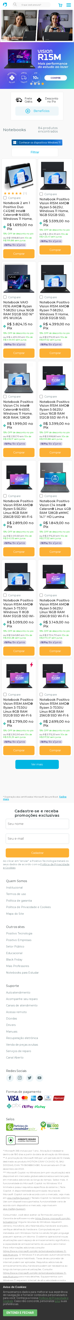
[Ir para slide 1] (31, 84)
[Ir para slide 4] (43, 84)
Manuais (11, 1031)
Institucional (14, 887)
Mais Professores (17, 966)
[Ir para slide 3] (39, 84)
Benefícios (41, 111)
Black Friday (14, 959)
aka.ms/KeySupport (18, 1197)
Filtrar (35, 152)
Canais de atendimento (22, 1005)
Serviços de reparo (18, 1051)
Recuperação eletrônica (22, 1038)
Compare (14, 198)
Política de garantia (19, 900)
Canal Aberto (15, 1057)
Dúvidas (11, 1018)
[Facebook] (10, 1078)
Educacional (14, 953)
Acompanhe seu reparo (22, 999)
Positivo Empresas (18, 940)
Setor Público (15, 946)
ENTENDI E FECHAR (20, 1313)
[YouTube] (39, 1078)
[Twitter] (29, 1078)
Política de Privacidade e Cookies (28, 907)
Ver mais (37, 764)
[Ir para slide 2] (35, 84)
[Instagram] (20, 1078)
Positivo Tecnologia (19, 933)
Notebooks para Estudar (22, 972)
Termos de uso (16, 894)
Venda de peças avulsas (22, 1044)
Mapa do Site (15, 913)
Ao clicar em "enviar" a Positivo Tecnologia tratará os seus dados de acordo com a (36, 864)
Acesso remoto (16, 1012)
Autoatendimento (18, 992)
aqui (57, 1301)
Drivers (11, 1025)
